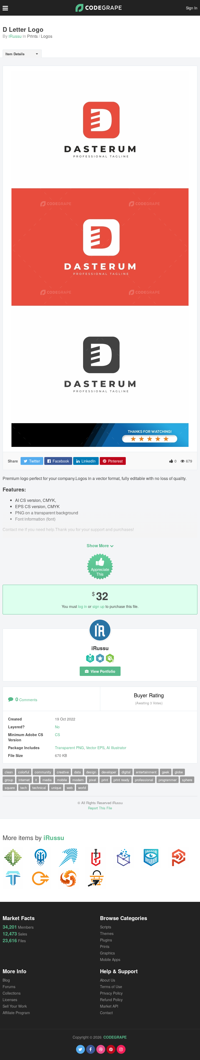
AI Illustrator (116, 747)
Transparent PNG (69, 747)
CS (57, 734)
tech (23, 787)
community (43, 771)
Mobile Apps (110, 959)
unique (56, 787)
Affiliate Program (16, 1012)
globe (179, 771)
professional (144, 779)
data (77, 771)
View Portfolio (102, 671)
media (47, 779)
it (36, 779)
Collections (12, 993)
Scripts (105, 926)
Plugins (106, 939)
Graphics (107, 953)
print (105, 779)
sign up (98, 606)
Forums (9, 986)
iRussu (15, 36)
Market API (109, 1006)
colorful (23, 771)
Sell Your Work (15, 1006)
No (57, 726)
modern (78, 779)
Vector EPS (95, 747)
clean (9, 771)
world (82, 787)
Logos (46, 36)
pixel (92, 779)
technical (39, 787)
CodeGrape (115, 1037)
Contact (106, 1012)
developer (109, 771)
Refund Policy (111, 999)
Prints (32, 36)
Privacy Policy (111, 993)
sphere (187, 779)
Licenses (10, 999)
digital (126, 771)
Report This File (100, 807)
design (91, 771)
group (9, 779)
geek (165, 771)
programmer (168, 779)
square (10, 787)
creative (63, 771)
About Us (107, 980)
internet (24, 779)
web (70, 787)
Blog (6, 980)
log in (82, 606)
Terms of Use (111, 986)
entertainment (146, 771)
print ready (121, 779)
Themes (107, 933)
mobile (62, 779)
